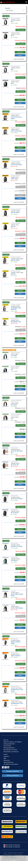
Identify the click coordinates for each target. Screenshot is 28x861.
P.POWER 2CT (14, 560)
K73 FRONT (14, 355)
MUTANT (13, 274)
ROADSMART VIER (16, 322)
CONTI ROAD (14, 178)
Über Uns (6, 740)
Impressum (6, 756)
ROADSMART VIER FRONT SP (16, 308)
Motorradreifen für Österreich (12, 845)
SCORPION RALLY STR (17, 703)
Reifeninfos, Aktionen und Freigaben (13, 742)
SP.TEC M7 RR (14, 465)
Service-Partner (7, 746)
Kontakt (5, 754)
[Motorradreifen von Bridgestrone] (7, 821)
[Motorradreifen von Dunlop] (7, 826)
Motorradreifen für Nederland (12, 847)
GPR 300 (13, 226)
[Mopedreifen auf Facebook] (3, 767)
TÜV (5, 350)
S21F (12, 21)
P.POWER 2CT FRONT (16, 546)
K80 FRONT (14, 405)
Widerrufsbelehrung (8, 762)
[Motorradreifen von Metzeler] (7, 831)
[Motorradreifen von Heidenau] (21, 826)
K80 (12, 419)
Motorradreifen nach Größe (10, 749)
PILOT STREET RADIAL (17, 608)
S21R (12, 35)
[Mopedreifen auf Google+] (6, 767)
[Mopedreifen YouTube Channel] (8, 767)
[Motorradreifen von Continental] (21, 821)
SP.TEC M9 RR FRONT (17, 498)
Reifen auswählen (21, 29)
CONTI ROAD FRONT (16, 164)
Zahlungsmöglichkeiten (9, 744)
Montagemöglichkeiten (9, 747)
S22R (12, 83)
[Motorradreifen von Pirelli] (7, 836)
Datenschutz (7, 760)
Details (19, 55)
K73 (12, 369)
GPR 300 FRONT (15, 212)
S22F (12, 69)
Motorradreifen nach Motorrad (11, 751)
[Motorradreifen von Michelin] (21, 831)
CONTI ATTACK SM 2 (16, 131)
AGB (5, 758)
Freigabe (5, 16)
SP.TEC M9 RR (14, 512)
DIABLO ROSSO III (16, 656)
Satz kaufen (20, 52)
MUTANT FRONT (15, 260)
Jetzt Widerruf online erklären (11, 764)
